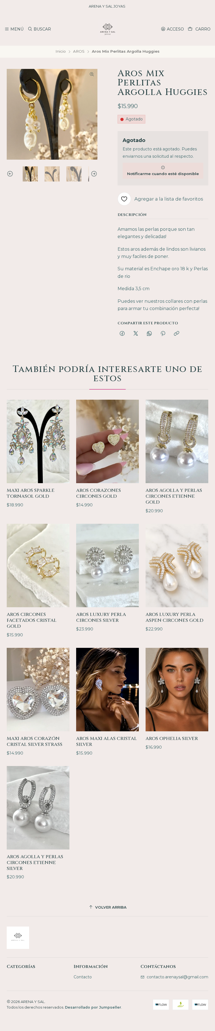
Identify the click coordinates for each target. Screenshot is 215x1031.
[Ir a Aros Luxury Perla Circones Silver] (107, 566)
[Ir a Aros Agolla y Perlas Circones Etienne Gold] (177, 441)
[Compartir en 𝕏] (136, 334)
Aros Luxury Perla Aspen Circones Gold (174, 617)
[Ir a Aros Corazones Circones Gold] (107, 441)
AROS (79, 51)
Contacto (83, 976)
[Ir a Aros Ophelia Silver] (177, 690)
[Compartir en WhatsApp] (149, 334)
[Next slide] (93, 173)
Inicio (60, 51)
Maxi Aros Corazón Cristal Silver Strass (34, 742)
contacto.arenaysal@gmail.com (177, 976)
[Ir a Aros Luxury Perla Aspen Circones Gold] (177, 566)
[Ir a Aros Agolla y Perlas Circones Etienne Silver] (38, 808)
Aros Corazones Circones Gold (98, 493)
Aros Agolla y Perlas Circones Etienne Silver (35, 863)
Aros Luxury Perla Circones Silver (101, 617)
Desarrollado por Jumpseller (93, 1007)
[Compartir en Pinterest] (163, 334)
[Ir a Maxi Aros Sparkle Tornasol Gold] (38, 441)
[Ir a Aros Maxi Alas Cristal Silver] (107, 690)
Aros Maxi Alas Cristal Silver (106, 742)
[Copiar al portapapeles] (176, 334)
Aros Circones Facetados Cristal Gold (32, 620)
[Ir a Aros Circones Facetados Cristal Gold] (38, 566)
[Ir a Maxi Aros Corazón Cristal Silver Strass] (38, 690)
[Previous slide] (11, 173)
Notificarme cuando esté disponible (163, 173)
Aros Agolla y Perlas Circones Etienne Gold (174, 496)
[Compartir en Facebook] (122, 334)
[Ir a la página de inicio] (107, 29)
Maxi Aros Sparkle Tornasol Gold (31, 493)
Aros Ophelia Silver (172, 739)
